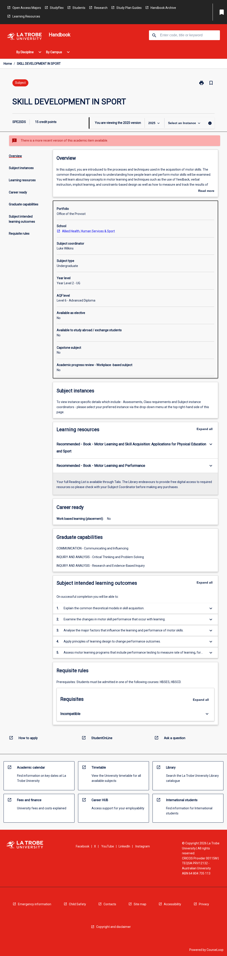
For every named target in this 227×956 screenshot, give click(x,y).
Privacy (204, 904)
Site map (140, 904)
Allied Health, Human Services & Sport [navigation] (88, 231)
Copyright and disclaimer (113, 927)
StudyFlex (57, 8)
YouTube (107, 846)
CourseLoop (215, 950)
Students (78, 8)
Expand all (205, 429)
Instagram (142, 846)
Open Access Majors (26, 8)
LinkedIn (124, 846)
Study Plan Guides (129, 8)
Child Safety (77, 904)
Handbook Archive (163, 8)
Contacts (110, 904)
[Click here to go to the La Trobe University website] (24, 37)
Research (101, 8)
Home (8, 63)
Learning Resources (26, 16)
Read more (206, 191)
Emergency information (34, 904)
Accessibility (172, 904)
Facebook (82, 846)
